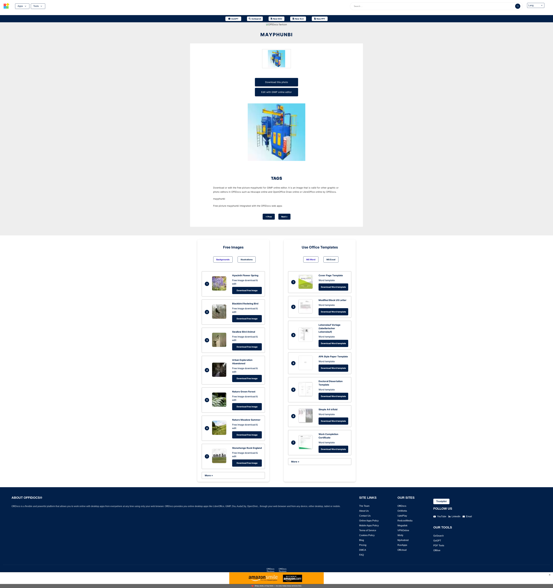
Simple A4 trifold (328, 409)
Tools (36, 6)
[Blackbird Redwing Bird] (220, 318)
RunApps (402, 545)
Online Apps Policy (369, 520)
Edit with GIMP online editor (276, 92)
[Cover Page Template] (306, 288)
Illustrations (247, 259)
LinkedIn (456, 516)
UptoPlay (402, 516)
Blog (361, 540)
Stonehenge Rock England (247, 448)
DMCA (362, 550)
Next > (284, 216)
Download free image (247, 290)
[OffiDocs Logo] (6, 6)
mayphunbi (276, 34)
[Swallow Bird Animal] (220, 346)
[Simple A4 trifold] (306, 422)
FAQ (361, 555)
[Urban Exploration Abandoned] (220, 376)
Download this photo (276, 82)
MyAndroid (403, 540)
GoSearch (438, 536)
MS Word (310, 259)
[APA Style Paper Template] (306, 369)
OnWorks (402, 511)
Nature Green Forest (243, 391)
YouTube (441, 516)
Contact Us (365, 516)
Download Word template (333, 287)
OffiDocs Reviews (270, 570)
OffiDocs (401, 506)
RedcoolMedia (404, 520)
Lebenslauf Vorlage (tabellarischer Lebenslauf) (329, 328)
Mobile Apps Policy (369, 525)
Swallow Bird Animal (243, 331)
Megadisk (402, 525)
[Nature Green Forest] (220, 406)
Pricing (362, 545)
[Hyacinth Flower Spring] (220, 289)
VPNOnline (403, 530)
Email (469, 516)
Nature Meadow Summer (246, 419)
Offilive (436, 550)
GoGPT (437, 540)
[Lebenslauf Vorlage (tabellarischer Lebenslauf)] (306, 341)
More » (209, 475)
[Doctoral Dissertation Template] (306, 395)
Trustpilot (441, 501)
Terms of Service (367, 530)
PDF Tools (438, 545)
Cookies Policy (367, 535)
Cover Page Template (331, 275)
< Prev (269, 216)
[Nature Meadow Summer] (220, 434)
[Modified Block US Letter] (306, 312)
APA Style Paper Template (333, 356)
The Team (364, 506)
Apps (20, 6)
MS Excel (330, 259)
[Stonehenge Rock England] (220, 462)
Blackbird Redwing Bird (245, 303)
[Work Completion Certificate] (306, 448)
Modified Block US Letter (332, 300)
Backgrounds (223, 259)
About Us (364, 511)
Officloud (402, 550)
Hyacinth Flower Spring (245, 275)
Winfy (400, 535)
